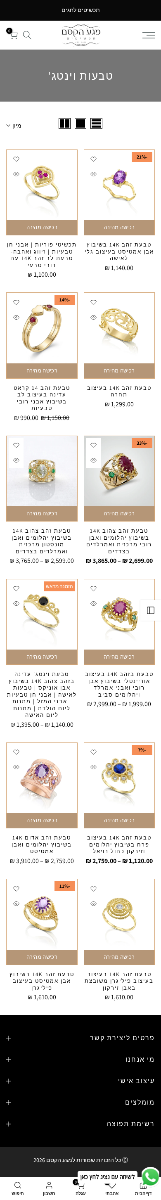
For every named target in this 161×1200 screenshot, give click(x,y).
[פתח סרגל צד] (150, 610)
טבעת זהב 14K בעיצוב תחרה (119, 391)
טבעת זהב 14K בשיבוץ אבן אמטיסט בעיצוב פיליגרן (41, 981)
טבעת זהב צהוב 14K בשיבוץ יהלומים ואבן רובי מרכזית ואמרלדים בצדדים (119, 541)
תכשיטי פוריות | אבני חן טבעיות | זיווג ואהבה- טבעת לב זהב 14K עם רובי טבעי (42, 255)
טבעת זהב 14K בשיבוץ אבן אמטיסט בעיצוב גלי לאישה (119, 251)
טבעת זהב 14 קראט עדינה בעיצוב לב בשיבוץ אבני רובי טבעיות (42, 398)
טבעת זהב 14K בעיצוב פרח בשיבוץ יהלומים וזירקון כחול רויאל (119, 844)
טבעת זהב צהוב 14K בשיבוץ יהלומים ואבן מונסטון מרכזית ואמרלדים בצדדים (42, 541)
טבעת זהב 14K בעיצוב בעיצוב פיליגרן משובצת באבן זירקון (119, 981)
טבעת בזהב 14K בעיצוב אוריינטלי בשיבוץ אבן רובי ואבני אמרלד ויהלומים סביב (119, 684)
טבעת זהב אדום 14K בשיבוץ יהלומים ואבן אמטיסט (42, 844)
